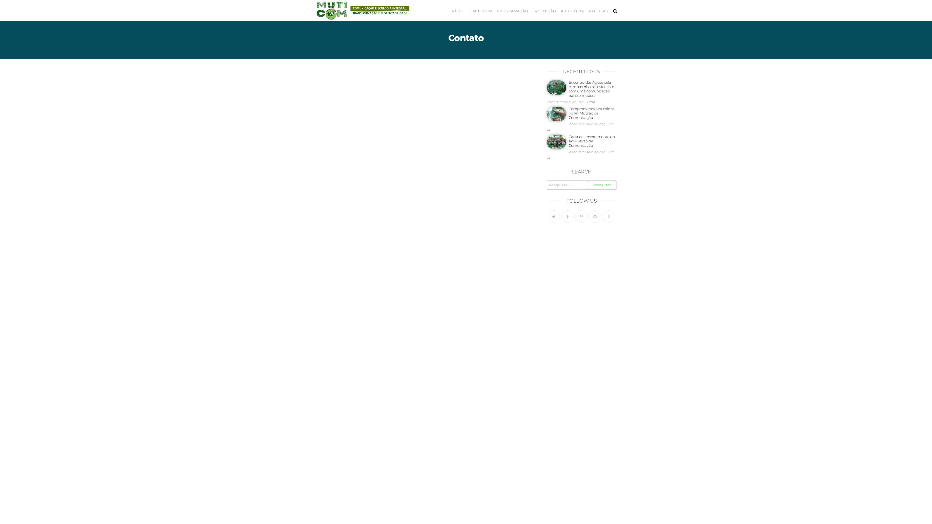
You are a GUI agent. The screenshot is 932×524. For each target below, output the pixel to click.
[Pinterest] (581, 216)
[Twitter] (554, 216)
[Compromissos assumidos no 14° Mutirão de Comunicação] (556, 113)
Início (457, 11)
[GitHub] (595, 216)
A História (572, 11)
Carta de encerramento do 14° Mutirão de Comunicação (592, 141)
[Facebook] (567, 216)
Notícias (598, 11)
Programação (512, 11)
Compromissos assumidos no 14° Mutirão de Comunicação (591, 113)
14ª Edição (544, 11)
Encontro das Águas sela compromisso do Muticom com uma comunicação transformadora (591, 89)
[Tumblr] (609, 216)
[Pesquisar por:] (582, 185)
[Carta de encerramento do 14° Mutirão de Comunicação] (556, 141)
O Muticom (480, 11)
